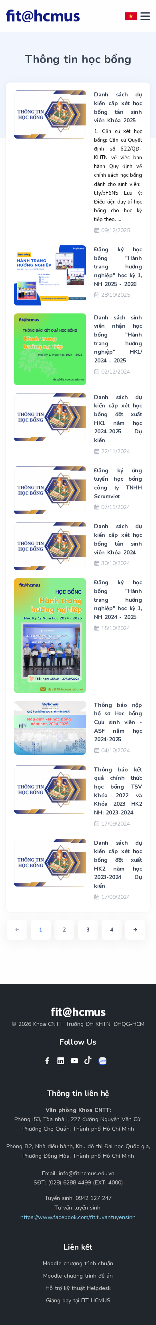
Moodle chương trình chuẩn (78, 1263)
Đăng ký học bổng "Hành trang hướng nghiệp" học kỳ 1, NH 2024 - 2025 (118, 600)
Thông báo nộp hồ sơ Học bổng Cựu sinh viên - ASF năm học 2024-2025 (118, 722)
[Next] (135, 930)
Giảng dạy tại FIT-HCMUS (78, 1300)
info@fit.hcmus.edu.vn (86, 1173)
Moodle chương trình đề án (78, 1276)
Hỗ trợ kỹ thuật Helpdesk (78, 1288)
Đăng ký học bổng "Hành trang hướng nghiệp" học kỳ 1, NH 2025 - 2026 (118, 267)
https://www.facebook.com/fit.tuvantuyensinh (78, 1217)
